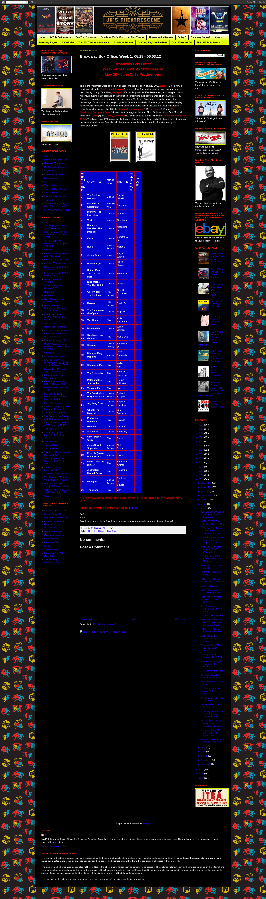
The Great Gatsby (53, 429)
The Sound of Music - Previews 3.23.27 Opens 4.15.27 (56, 461)
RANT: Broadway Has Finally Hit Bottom (211, 591)
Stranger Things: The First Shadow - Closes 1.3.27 (57, 407)
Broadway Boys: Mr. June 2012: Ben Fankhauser (210, 733)
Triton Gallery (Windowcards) (51, 560)
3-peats (218, 37)
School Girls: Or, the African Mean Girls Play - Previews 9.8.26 (56, 396)
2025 (201, 429)
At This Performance (60, 37)
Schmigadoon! (51, 178)
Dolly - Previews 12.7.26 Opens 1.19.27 (56, 268)
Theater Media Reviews (161, 37)
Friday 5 (182, 37)
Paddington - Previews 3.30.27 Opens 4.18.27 (55, 370)
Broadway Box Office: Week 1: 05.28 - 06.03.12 (211, 691)
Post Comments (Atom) (104, 624)
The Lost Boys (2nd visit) (56, 189)
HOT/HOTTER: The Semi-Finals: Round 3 (212, 522)
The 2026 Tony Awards (208, 42)
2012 (201, 479)
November (206, 487)
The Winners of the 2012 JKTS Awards (211, 676)
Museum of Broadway (54, 535)
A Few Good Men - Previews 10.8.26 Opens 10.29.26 (56, 243)
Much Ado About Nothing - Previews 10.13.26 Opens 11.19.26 (57, 346)
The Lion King (51, 441)
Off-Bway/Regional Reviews (152, 42)
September (207, 495)
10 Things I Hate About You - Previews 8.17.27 (55, 227)
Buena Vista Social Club (55, 159)
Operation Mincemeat (54, 174)
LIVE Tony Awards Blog (212, 670)
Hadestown (49, 292)
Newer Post (86, 619)
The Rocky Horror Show (56, 196)
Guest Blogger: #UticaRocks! (217, 404)
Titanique (48, 200)
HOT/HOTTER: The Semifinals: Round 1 (212, 630)
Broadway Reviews (123, 42)
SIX (46, 181)
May (203, 747)
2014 (201, 471)
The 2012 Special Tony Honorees (212, 699)
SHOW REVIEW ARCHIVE (57, 210)
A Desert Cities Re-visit (212, 615)
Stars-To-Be (68, 42)
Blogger (146, 823)
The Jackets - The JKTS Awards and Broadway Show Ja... (212, 723)
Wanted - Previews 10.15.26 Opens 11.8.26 (56, 484)
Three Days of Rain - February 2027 (54, 468)
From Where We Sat (182, 42)
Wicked (47, 496)
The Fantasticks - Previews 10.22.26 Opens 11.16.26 (57, 417)
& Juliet (47, 156)
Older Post (180, 619)
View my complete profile (53, 846)
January (205, 764)
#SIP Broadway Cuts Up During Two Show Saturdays (212, 514)
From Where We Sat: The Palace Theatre (217, 273)
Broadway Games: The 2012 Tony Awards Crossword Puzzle (212, 622)
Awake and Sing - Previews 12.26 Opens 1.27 (57, 254)
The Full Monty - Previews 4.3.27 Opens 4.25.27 (57, 423)
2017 (201, 462)
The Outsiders (51, 192)
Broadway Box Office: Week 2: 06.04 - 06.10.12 (211, 648)
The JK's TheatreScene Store (94, 42)
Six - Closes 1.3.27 (53, 403)
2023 (201, 437)
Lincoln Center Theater (55, 514)
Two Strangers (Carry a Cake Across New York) (55, 204)
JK (45, 835)
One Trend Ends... (210, 586)
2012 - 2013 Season (97, 531)
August (205, 499)
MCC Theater (50, 527)
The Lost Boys (51, 185)
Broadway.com (51, 538)
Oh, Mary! (49, 170)
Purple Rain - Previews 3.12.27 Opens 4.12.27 (55, 382)
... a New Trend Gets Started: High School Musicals (212, 558)
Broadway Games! (200, 37)
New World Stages (53, 531)
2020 (201, 450)
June (204, 508)
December (206, 483)
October (205, 491)
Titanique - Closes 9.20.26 (57, 473)
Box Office (112, 531)
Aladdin (47, 249)
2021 (201, 445)
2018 (201, 458)
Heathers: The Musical (55, 163)
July (203, 504)
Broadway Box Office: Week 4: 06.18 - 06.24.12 (211, 549)
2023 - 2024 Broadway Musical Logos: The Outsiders (217, 356)
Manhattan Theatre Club (56, 517)
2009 (201, 778)
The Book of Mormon (54, 412)
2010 (201, 773)
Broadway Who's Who (112, 37)
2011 (201, 769)
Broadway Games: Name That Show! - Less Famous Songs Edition (211, 389)
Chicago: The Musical (54, 263)
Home (42, 37)
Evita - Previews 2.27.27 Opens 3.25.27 (56, 274)
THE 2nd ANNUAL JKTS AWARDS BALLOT (212, 740)
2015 (201, 466)
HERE (133, 507)
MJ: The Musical (52, 336)
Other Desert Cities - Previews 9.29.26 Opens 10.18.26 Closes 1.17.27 (56, 363)
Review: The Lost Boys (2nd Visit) (217, 304)
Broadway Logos (48, 42)
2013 (201, 475)
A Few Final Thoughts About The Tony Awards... (211, 664)
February (206, 760)
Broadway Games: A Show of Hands (215, 320)
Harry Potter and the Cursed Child (54, 300)
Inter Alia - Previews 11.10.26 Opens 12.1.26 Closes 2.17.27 (56, 317)
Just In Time (50, 323)
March (204, 756)
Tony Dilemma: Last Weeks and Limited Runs (211, 609)
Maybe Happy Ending (54, 167)
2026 (201, 425)
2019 (201, 454)
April (203, 751)
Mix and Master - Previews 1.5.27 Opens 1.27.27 (57, 331)
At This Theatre (136, 37)
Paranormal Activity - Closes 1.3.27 (54, 376)
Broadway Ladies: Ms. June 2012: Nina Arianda (211, 638)
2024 (201, 433)
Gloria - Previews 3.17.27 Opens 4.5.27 (56, 287)
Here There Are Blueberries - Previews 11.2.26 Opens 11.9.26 (55, 308)
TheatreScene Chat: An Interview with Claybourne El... (212, 540)
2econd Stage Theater (55, 510)
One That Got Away (86, 37)
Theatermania (51, 549)
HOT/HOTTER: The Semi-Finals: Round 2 (212, 580)
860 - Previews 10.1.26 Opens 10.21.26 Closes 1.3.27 (55, 234)
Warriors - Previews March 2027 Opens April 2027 (57, 491)
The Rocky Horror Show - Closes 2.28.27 (56, 453)
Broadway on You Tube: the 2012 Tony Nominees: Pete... (212, 714)
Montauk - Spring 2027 (55, 340)
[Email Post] (111, 528)
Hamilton (48, 295)
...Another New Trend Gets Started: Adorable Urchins (211, 530)
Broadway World (52, 542)
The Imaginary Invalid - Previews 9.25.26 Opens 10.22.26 (56, 435)
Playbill (47, 546)
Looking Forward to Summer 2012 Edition (212, 655)
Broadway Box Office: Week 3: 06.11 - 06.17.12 (211, 599)
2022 (201, 441)
